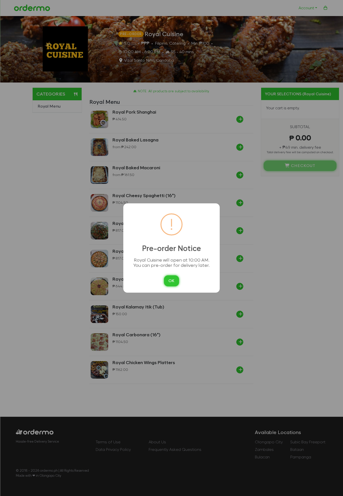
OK (171, 280)
